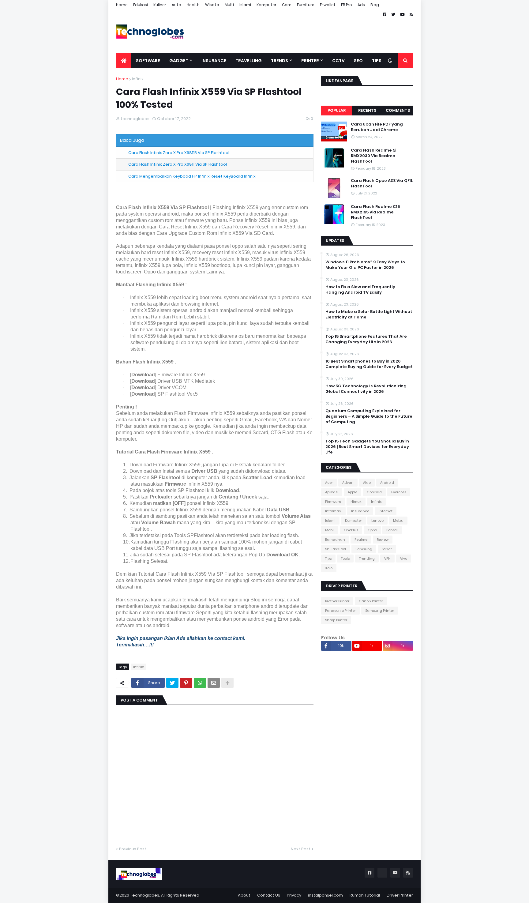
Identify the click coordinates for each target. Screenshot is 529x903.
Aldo (367, 482)
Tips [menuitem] (376, 61)
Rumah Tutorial (365, 895)
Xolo (328, 568)
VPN (387, 558)
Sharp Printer (336, 620)
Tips (328, 558)
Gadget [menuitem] (178, 61)
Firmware (333, 501)
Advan (348, 482)
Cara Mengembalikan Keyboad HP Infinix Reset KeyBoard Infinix (192, 176)
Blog (374, 4)
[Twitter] (172, 683)
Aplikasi (331, 492)
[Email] (214, 683)
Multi (229, 4)
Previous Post (132, 849)
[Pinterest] (186, 683)
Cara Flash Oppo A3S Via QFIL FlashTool (382, 183)
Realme (361, 539)
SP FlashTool (335, 549)
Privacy (294, 895)
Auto (176, 4)
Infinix (138, 79)
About (244, 895)
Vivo (403, 558)
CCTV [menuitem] (338, 61)
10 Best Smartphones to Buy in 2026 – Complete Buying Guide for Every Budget (369, 364)
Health (193, 4)
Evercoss (398, 492)
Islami (245, 4)
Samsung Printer (379, 610)
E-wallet (328, 4)
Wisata (212, 4)
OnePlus (351, 530)
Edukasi (140, 4)
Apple (352, 492)
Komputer (266, 4)
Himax (356, 501)
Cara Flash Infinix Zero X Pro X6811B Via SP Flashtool (178, 153)
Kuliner (159, 4)
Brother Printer (337, 601)
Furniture (305, 4)
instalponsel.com (325, 895)
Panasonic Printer (340, 610)
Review (382, 539)
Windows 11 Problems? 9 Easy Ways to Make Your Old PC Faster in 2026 (365, 264)
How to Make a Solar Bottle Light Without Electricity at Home (368, 314)
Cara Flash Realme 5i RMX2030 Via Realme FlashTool (373, 156)
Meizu (398, 520)
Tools (345, 558)
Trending (367, 558)
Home (122, 4)
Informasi (333, 511)
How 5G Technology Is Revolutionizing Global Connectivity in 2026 (366, 388)
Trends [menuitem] (279, 61)
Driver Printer (400, 895)
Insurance (360, 511)
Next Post (300, 849)
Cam (286, 4)
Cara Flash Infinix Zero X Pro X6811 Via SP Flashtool (177, 164)
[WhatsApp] (200, 683)
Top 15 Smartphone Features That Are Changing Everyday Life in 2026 (366, 339)
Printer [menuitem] (310, 61)
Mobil (329, 530)
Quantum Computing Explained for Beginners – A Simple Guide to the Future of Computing (368, 416)
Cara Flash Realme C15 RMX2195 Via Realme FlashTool (375, 212)
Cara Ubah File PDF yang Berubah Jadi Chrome (377, 127)
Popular (337, 110)
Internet (385, 511)
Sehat (387, 549)
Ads (361, 4)
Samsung (363, 549)
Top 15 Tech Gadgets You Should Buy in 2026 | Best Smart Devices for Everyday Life (367, 446)
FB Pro (346, 4)
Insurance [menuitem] (213, 61)
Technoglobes (144, 895)
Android (387, 482)
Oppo (372, 530)
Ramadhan (335, 539)
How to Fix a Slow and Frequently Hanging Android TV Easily (360, 289)
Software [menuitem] (148, 61)
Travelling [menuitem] (248, 61)
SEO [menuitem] (358, 61)
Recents (367, 110)
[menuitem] (123, 60)
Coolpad (374, 492)
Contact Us (268, 895)
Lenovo (377, 520)
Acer (329, 482)
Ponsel (392, 530)
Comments (398, 110)
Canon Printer (371, 601)
